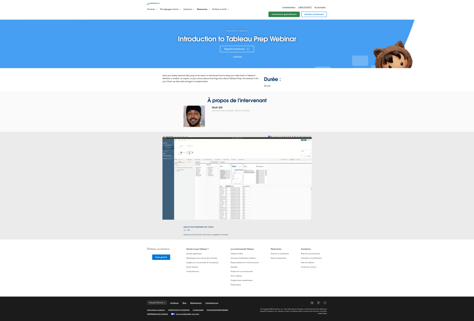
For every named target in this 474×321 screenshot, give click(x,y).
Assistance (306, 249)
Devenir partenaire (278, 258)
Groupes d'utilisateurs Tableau (243, 258)
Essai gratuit (161, 257)
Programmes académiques (242, 280)
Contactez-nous (288, 7)
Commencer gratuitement (284, 14)
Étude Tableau (192, 267)
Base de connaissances (310, 254)
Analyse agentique (194, 254)
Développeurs (196, 303)
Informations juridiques (156, 310)
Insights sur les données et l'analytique (202, 262)
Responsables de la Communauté (244, 262)
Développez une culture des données (201, 258)
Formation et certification (311, 258)
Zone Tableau (236, 276)
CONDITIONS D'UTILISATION (178, 310)
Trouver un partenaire (280, 254)
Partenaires (276, 249)
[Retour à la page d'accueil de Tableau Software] (157, 2)
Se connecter (320, 7)
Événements (236, 285)
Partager (238, 57)
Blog (184, 303)
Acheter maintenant (314, 14)
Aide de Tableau (307, 262)
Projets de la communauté (242, 271)
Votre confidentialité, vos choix (187, 314)
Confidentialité (198, 310)
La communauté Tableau (242, 249)
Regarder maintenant (234, 49)
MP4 (188, 230)
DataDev (234, 267)
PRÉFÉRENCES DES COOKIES (157, 314)
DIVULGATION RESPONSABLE (217, 310)
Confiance (174, 303)
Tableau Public (237, 254)
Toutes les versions (308, 267)
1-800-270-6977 (305, 7)
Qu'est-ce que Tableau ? (197, 249)
